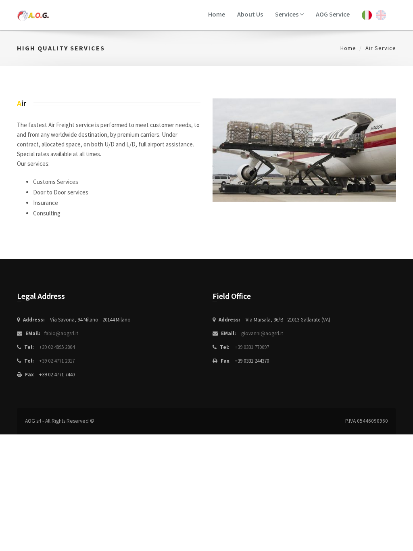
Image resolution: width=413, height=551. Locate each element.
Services (287, 14)
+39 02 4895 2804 (57, 347)
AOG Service (333, 14)
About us (250, 14)
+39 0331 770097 (252, 347)
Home (216, 14)
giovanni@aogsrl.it (262, 333)
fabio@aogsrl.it (61, 333)
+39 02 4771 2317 (57, 360)
